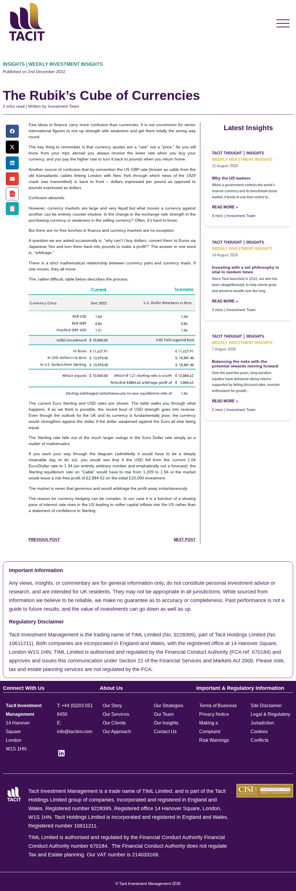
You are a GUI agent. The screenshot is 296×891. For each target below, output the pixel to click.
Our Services (116, 714)
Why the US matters (231, 178)
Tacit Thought (227, 153)
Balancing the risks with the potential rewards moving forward (245, 363)
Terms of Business (218, 705)
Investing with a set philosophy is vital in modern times (245, 269)
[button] (12, 131)
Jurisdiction (262, 722)
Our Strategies (168, 705)
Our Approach (117, 731)
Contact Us (165, 731)
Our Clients (114, 722)
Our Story (112, 705)
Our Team (164, 714)
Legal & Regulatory (270, 714)
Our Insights (166, 722)
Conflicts (260, 740)
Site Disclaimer (266, 705)
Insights (255, 153)
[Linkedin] (61, 753)
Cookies (259, 731)
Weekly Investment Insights (242, 159)
